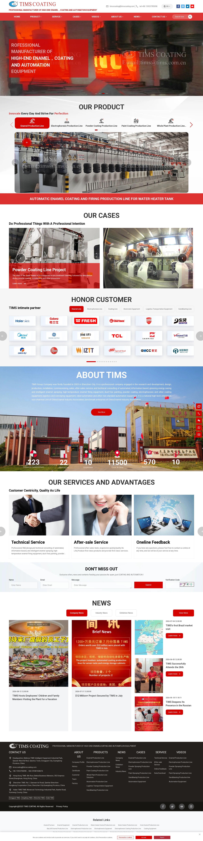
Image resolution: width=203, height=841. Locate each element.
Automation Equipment (137, 782)
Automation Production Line (97, 782)
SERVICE (161, 752)
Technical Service (28, 542)
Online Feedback (160, 769)
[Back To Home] (32, 4)
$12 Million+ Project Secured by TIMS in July (99, 695)
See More (101, 412)
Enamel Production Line (95, 758)
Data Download (160, 773)
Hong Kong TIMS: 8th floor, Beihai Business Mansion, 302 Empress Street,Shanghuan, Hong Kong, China (36, 777)
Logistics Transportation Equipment (100, 786)
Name (11, 580)
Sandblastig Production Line (139, 777)
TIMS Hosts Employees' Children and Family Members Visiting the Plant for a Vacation (35, 697)
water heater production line (127, 825)
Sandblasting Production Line (97, 790)
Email (42, 580)
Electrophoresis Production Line (98, 762)
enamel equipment (63, 825)
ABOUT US (78, 754)
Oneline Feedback (153, 542)
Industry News (101, 613)
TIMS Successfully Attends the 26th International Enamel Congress (177, 665)
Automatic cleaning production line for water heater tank (144, 270)
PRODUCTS (101, 752)
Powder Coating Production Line (98, 766)
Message (75, 580)
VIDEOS (181, 752)
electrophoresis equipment (103, 828)
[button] (195, 60)
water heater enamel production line (103, 825)
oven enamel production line (149, 825)
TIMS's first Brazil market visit (179, 627)
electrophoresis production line (81, 828)
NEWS (121, 752)
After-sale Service (91, 542)
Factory (75, 783)
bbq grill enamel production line (57, 828)
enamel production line (80, 825)
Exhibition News (126, 613)
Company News (77, 613)
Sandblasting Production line (179, 777)
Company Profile (78, 762)
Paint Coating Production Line (97, 771)
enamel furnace (49, 825)
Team (74, 779)
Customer (76, 775)
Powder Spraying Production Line (139, 767)
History (74, 766)
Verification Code (173, 580)
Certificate (76, 771)
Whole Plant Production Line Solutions (48, 266)
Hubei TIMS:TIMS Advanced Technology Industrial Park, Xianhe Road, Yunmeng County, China (37, 791)
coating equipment (150, 828)
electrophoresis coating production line (128, 828)
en (167, 6)
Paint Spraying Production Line (140, 773)
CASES (141, 752)
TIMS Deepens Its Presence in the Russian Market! (178, 704)
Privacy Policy (62, 806)
